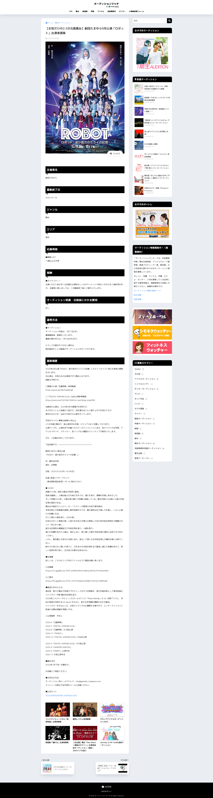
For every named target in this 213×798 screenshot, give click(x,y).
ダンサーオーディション (146, 389)
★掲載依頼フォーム (136, 11)
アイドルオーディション (146, 379)
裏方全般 (140, 453)
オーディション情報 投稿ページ (147, 290)
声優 (92, 11)
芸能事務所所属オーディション (149, 448)
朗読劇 (84, 11)
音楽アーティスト (143, 458)
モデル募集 (141, 408)
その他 (139, 374)
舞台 (77, 11)
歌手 (138, 438)
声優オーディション (145, 423)
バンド (139, 403)
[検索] (169, 20)
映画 (138, 428)
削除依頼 (137, 299)
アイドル (100, 11)
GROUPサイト (106, 791)
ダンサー (122, 11)
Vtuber (139, 369)
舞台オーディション (145, 443)
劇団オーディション (144, 418)
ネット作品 (141, 398)
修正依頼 (137, 295)
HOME (107, 786)
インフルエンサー (143, 384)
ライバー (140, 413)
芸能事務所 (111, 11)
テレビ (139, 393)
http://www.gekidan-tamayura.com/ (61, 695)
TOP (70, 11)
